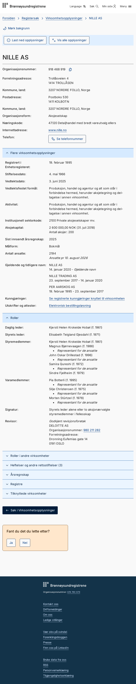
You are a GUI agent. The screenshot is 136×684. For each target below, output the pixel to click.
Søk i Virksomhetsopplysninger (33, 510)
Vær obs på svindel (55, 631)
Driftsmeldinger (52, 609)
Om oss (48, 614)
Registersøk (30, 18)
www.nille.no (57, 130)
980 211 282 (91, 430)
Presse (47, 642)
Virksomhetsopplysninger (64, 18)
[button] (78, 6)
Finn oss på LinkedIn (56, 647)
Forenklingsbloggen (55, 637)
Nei (25, 542)
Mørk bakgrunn (19, 28)
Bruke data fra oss (54, 659)
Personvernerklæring (55, 670)
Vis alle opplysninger (72, 40)
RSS (45, 665)
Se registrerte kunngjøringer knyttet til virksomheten (87, 298)
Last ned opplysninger (28, 40)
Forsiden (8, 18)
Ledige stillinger (53, 620)
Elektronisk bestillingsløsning (70, 305)
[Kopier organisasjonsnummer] (70, 70)
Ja (11, 542)
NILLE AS (95, 18)
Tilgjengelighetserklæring (58, 675)
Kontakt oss (50, 604)
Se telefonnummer (70, 139)
